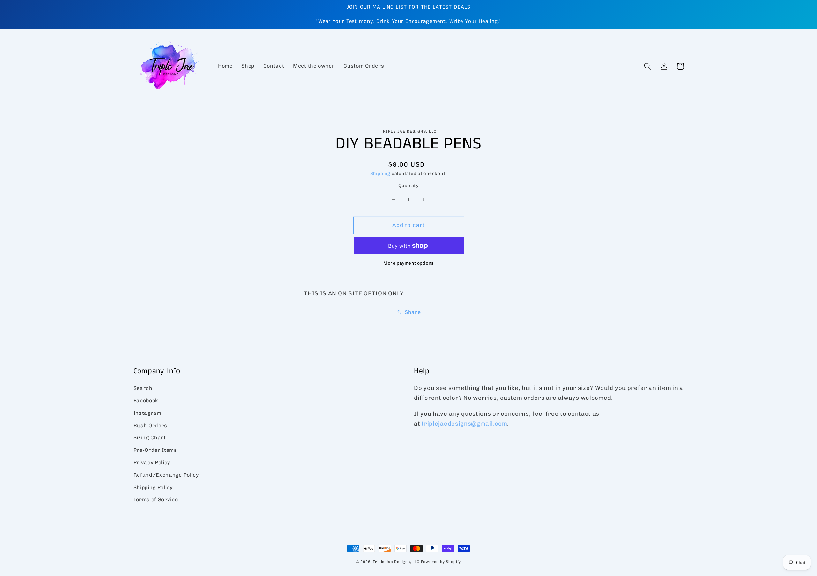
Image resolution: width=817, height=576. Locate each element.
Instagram (147, 413)
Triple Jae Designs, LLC (396, 561)
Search (143, 388)
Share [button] (413, 312)
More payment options (408, 263)
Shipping (380, 173)
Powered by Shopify (441, 561)
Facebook (146, 401)
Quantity (408, 185)
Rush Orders (150, 425)
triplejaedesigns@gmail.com (464, 423)
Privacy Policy (151, 462)
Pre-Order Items (155, 450)
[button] (648, 66)
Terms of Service (155, 499)
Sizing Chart (149, 438)
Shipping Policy (153, 487)
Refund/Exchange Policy (166, 475)
